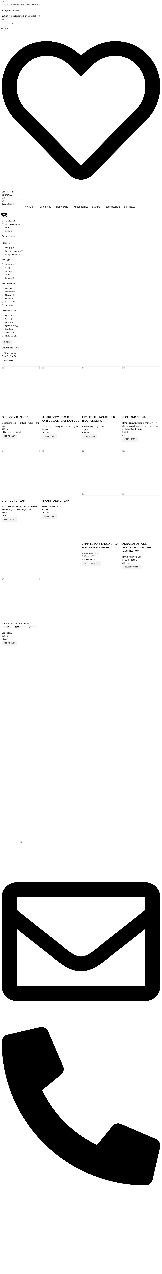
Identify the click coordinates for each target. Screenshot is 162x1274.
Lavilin (8, 231)
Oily (7, 275)
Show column (10, 353)
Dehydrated (10, 292)
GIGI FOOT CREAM (13, 500)
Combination (10, 264)
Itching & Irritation (12, 254)
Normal (8, 271)
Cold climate (10, 288)
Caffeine (9, 319)
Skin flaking (10, 305)
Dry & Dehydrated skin (14, 251)
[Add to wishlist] (5, 412)
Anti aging (9, 248)
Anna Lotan (10, 221)
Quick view (5, 442)
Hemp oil (9, 322)
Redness (9, 298)
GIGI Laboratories (12, 224)
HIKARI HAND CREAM (55, 500)
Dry (7, 268)
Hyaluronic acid (11, 326)
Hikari (8, 228)
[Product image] (101, 514)
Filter (6, 342)
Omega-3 (9, 332)
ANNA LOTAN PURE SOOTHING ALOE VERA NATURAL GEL (137, 547)
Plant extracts (11, 336)
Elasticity (9, 295)
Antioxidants (10, 315)
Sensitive (9, 278)
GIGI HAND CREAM (134, 417)
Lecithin (9, 329)
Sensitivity (10, 302)
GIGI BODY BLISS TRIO (16, 417)
